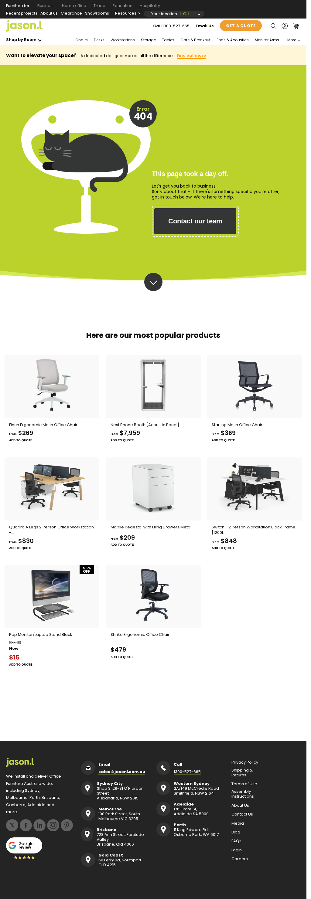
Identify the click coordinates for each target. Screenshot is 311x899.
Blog (235, 832)
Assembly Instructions (242, 794)
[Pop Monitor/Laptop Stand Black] (52, 596)
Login (236, 850)
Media (237, 823)
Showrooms (97, 13)
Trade (99, 5)
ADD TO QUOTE (20, 440)
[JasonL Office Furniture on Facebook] (26, 825)
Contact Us (242, 814)
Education (122, 5)
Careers (239, 859)
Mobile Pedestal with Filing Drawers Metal (151, 527)
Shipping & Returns (242, 773)
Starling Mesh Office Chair (237, 425)
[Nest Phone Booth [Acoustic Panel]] (153, 386)
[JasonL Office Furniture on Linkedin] (39, 825)
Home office (74, 5)
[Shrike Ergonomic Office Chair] (153, 596)
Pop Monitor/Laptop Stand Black (40, 634)
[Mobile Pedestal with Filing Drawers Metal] (153, 489)
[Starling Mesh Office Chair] (254, 386)
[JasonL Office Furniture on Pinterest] (67, 825)
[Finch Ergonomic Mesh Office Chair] (52, 386)
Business (46, 5)
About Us (240, 805)
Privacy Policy (244, 762)
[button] (273, 26)
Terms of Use (244, 784)
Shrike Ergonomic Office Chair (140, 634)
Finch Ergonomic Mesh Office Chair (43, 425)
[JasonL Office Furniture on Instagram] (53, 825)
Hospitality (150, 5)
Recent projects (21, 13)
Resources (125, 13)
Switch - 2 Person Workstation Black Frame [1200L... (254, 529)
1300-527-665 (176, 26)
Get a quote (241, 26)
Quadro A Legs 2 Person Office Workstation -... (51, 529)
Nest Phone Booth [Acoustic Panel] (145, 425)
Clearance (71, 13)
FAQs (236, 841)
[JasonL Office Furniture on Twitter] (12, 825)
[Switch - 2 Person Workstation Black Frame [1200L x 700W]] (254, 489)
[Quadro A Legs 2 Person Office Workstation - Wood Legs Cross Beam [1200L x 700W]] (52, 489)
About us (49, 13)
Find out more (191, 55)
